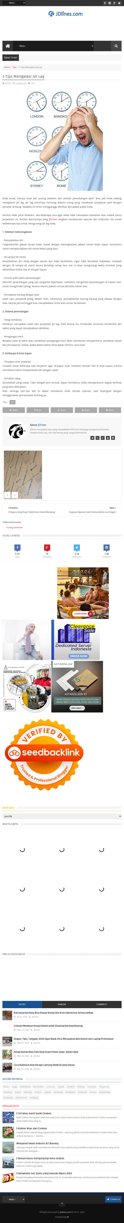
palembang (104, 1092)
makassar (82, 1092)
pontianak (8, 1097)
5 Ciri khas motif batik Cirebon (33, 1113)
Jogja (14, 1086)
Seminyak (91, 1086)
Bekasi (7, 1086)
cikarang (28, 1092)
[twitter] (119, 3)
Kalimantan (25, 1086)
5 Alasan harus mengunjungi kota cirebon (40, 1158)
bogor (18, 1092)
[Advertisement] (62, 28)
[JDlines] (92, 438)
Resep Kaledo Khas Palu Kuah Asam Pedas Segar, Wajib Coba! (46, 1052)
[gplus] (114, 3)
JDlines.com (65, 1212)
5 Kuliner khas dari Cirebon (31, 1128)
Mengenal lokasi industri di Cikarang (37, 1143)
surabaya (34, 1097)
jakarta (48, 1092)
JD (68, 1217)
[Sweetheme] (103, 438)
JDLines (53, 219)
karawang (58, 1092)
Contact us (115, 1199)
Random (62, 1004)
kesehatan (70, 1092)
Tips (14, 67)
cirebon (38, 1092)
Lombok (71, 1086)
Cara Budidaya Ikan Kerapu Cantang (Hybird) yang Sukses (44, 1065)
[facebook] (105, 3)
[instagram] (110, 3)
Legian (61, 1086)
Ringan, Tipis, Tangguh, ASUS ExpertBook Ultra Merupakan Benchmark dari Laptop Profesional (63, 1039)
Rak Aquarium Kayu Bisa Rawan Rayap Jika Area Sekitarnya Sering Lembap (53, 1013)
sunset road (21, 1097)
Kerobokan (38, 1086)
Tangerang (104, 1086)
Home (7, 67)
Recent (22, 1004)
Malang (81, 1086)
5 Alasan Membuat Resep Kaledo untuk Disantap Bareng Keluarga (48, 1026)
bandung (8, 1092)
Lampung (50, 1086)
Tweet (15, 410)
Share (38, 410)
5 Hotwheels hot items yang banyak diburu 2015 (44, 1173)
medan (93, 1092)
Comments (101, 1004)
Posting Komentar (14, 527)
